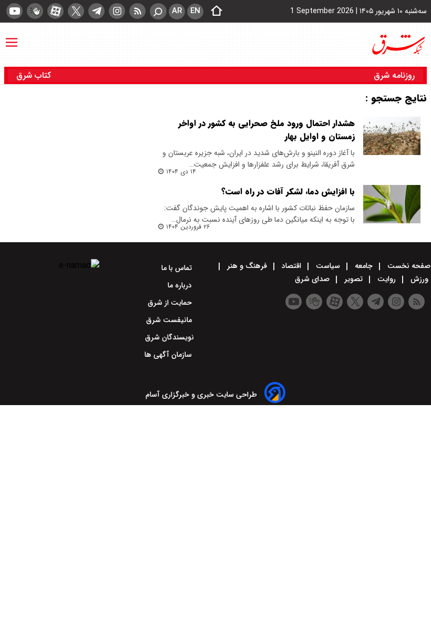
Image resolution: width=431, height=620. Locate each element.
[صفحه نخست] (213, 11)
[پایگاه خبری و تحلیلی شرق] (398, 44)
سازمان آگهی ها (169, 354)
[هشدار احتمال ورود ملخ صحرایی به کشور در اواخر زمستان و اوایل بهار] (391, 136)
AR (177, 11)
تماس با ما (177, 268)
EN (195, 11)
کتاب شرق (35, 75)
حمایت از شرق (171, 302)
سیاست (328, 266)
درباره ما (181, 285)
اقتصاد (291, 266)
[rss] (137, 11)
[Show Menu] (11, 37)
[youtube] (14, 11)
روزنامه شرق (394, 75)
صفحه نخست (407, 266)
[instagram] (117, 11)
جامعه (364, 266)
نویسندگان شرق (169, 337)
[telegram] (96, 11)
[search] (158, 11)
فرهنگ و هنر (247, 266)
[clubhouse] (35, 11)
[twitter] (76, 11)
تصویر (353, 279)
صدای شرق (313, 279)
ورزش (419, 279)
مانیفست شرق (170, 320)
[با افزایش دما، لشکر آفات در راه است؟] (391, 204)
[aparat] (55, 11)
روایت (386, 279)
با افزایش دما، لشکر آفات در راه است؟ (288, 191)
